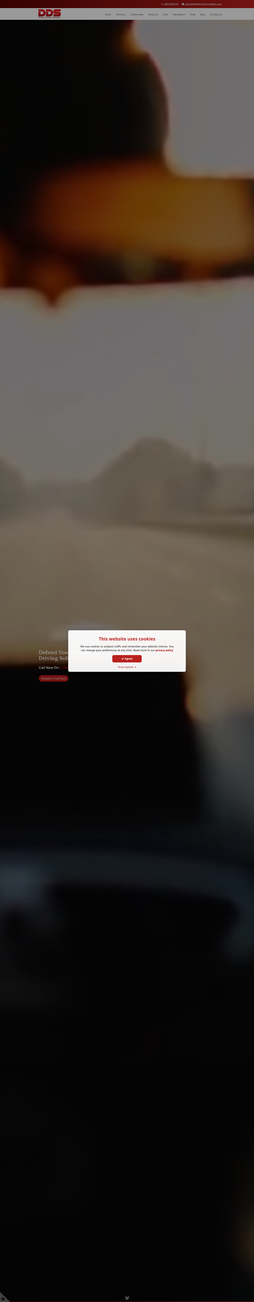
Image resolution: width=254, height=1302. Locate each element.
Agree (128, 658)
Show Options (126, 667)
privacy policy (164, 650)
